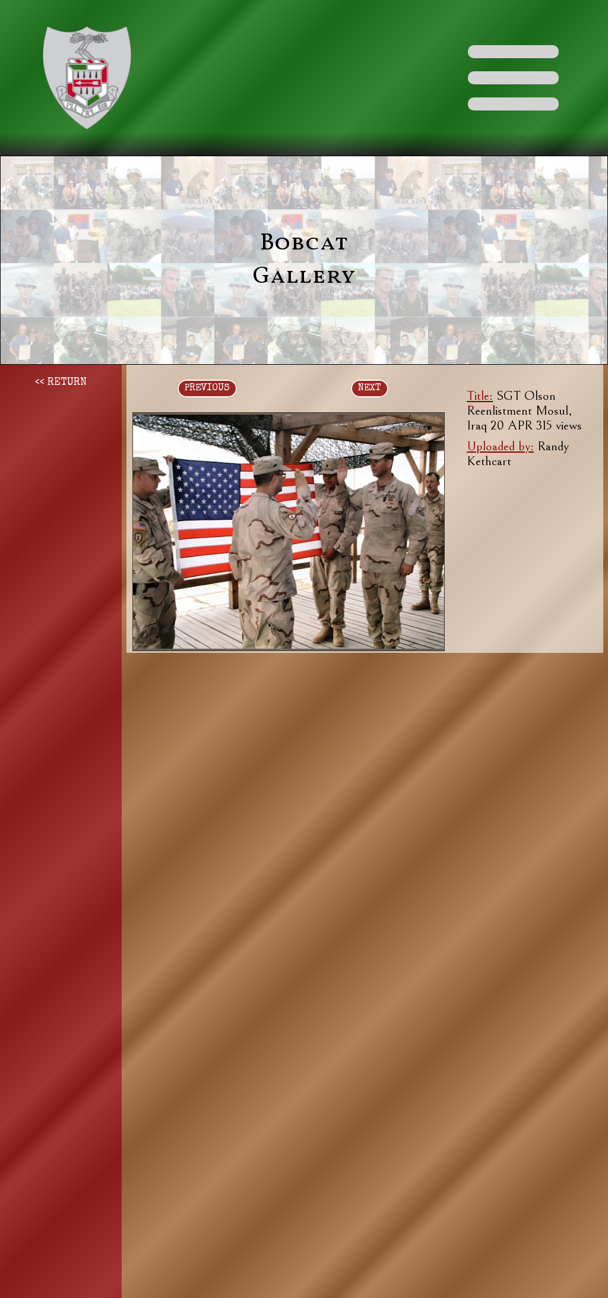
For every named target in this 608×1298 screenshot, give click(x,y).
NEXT (369, 388)
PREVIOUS (207, 388)
